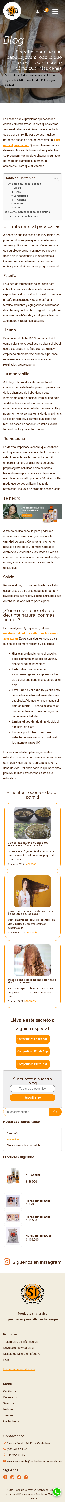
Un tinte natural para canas (24, 183)
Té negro (18, 203)
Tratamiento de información (20, 1341)
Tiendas (8, 1415)
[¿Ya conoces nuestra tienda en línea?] (32, 523)
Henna (17, 191)
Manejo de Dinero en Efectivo (21, 1353)
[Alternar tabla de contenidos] (54, 178)
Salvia (17, 207)
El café (17, 187)
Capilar (7, 1391)
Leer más (30, 864)
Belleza (8, 1397)
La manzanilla (21, 195)
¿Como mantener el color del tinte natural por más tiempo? (29, 214)
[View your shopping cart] (44, 11)
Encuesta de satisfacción (19, 1369)
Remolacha (20, 199)
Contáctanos (11, 1421)
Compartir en (32, 1039)
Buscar (55, 1112)
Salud (6, 1403)
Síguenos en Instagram (37, 1262)
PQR (6, 1359)
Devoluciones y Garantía (18, 1347)
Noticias (8, 1409)
